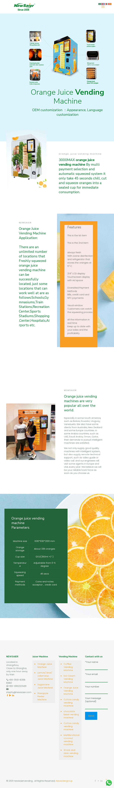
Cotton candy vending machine (71, 702)
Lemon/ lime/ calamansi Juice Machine (45, 675)
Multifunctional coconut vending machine (71, 739)
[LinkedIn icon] (101, 780)
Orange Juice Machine (44, 665)
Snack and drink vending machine (71, 753)
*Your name (91, 662)
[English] (102, 3)
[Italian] (107, 3)
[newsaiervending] (24, 6)
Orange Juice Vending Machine (71, 690)
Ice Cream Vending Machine (69, 679)
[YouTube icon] (98, 780)
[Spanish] (110, 3)
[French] (105, 3)
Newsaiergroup (64, 780)
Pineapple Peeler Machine (42, 696)
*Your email (91, 674)
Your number (92, 686)
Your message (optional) (93, 700)
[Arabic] (99, 3)
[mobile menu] (103, 6)
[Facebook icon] (95, 780)
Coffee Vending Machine (68, 667)
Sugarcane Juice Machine (45, 686)
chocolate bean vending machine (71, 714)
